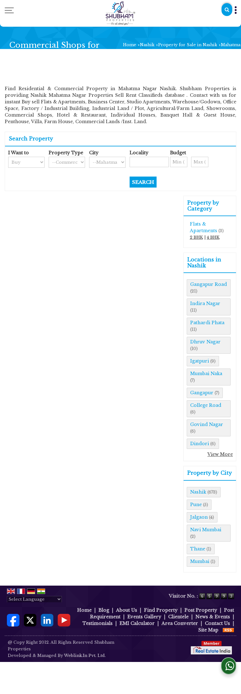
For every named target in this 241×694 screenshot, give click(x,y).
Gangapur (201, 393)
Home (129, 44)
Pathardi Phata (207, 322)
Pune (196, 504)
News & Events (212, 617)
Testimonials (98, 623)
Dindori (199, 443)
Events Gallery (144, 617)
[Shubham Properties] (121, 13)
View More (220, 454)
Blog (104, 610)
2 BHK (196, 237)
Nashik (147, 44)
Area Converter (180, 623)
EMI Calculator (137, 623)
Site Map (208, 630)
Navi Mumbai (205, 530)
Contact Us (217, 623)
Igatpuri (199, 361)
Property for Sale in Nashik (187, 44)
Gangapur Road (208, 284)
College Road (205, 405)
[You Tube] (64, 619)
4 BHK (213, 237)
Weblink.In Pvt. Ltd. (85, 655)
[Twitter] (30, 619)
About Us (126, 610)
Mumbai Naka (206, 373)
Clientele (178, 617)
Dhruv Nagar (205, 342)
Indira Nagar (205, 303)
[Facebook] (13, 619)
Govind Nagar (206, 424)
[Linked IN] (47, 619)
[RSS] (228, 630)
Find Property (161, 610)
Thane (197, 549)
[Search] (227, 9)
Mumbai (199, 561)
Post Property (201, 610)
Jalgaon (199, 517)
